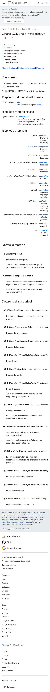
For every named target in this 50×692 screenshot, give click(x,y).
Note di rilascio (7, 569)
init (18, 102)
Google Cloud (7, 628)
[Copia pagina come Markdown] (12, 38)
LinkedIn (5, 591)
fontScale (42, 136)
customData (44, 230)
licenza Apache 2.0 (15, 520)
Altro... (39, 105)
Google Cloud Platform (10, 663)
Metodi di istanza (9, 68)
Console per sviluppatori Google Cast (16, 561)
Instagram (6, 587)
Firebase (5, 617)
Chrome (5, 613)
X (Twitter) (6, 595)
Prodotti (16, 29)
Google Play (6, 632)
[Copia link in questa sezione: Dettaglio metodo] (27, 245)
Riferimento (32, 29)
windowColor (44, 183)
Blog (3, 579)
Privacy (13, 681)
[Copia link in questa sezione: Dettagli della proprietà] (34, 301)
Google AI (5, 667)
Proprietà (40, 68)
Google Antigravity (9, 624)
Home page (6, 29)
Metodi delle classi (26, 68)
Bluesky (5, 583)
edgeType (43, 162)
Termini (5, 681)
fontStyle (42, 224)
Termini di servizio (9, 565)
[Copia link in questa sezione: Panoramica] (19, 77)
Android (5, 609)
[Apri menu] (3, 3)
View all (5, 636)
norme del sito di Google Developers (15, 522)
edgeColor (43, 169)
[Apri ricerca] (38, 2)
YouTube (5, 599)
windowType (44, 176)
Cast (24, 3)
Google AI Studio (8, 621)
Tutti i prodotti (7, 671)
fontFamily (43, 201)
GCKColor (32, 147)
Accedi (44, 3)
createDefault (23, 117)
